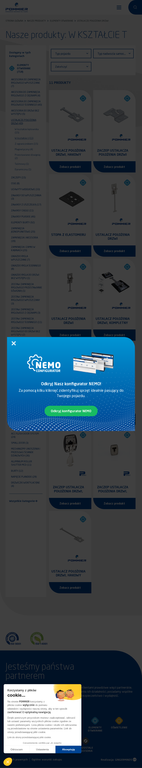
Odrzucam (17, 749)
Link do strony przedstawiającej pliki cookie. (29, 737)
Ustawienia (42, 749)
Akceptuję (68, 749)
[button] (7, 761)
